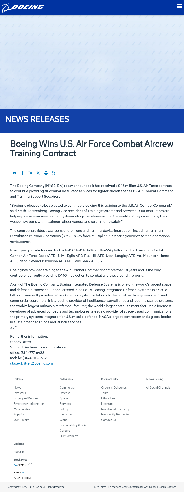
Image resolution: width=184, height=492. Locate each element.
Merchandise (22, 409)
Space (64, 398)
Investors (20, 393)
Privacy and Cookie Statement (125, 486)
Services (65, 403)
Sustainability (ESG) (73, 425)
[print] (46, 173)
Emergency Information (29, 403)
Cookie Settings (167, 486)
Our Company (69, 436)
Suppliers (20, 414)
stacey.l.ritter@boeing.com (31, 363)
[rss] (53, 173)
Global (64, 420)
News (17, 387)
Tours (104, 393)
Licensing (107, 403)
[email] (14, 173)
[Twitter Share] (38, 173)
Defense (65, 393)
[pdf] (61, 173)
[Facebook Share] (22, 173)
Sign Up (19, 452)
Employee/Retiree (26, 398)
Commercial (67, 387)
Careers (65, 430)
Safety (64, 409)
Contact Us (108, 420)
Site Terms (100, 486)
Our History (21, 420)
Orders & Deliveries (114, 387)
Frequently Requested (116, 414)
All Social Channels (158, 387)
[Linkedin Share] (30, 173)
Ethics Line (108, 398)
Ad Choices (150, 486)
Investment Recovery (115, 409)
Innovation (66, 414)
